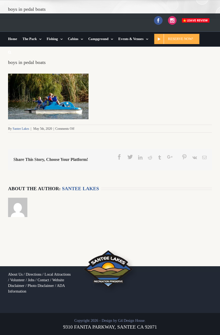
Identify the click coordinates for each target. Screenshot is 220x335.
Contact (43, 280)
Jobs (31, 280)
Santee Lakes (21, 129)
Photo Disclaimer (41, 286)
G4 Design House (131, 321)
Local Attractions (58, 274)
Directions (33, 274)
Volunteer (17, 280)
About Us (15, 274)
